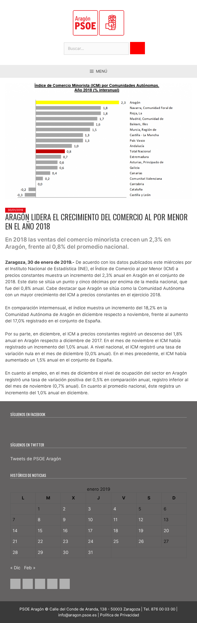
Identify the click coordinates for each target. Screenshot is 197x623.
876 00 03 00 (163, 609)
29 (40, 552)
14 (15, 530)
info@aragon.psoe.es (77, 615)
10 (90, 519)
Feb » (29, 567)
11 (115, 519)
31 (90, 552)
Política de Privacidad (119, 615)
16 (65, 530)
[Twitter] (28, 584)
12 (141, 519)
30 (65, 552)
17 (90, 530)
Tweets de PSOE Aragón (35, 458)
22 (40, 541)
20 (166, 530)
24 (90, 541)
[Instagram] (40, 584)
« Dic (15, 567)
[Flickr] (65, 584)
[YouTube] (52, 584)
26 (141, 541)
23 (65, 541)
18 (115, 530)
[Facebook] (15, 584)
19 (141, 530)
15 (40, 530)
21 (15, 541)
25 (116, 541)
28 (15, 552)
